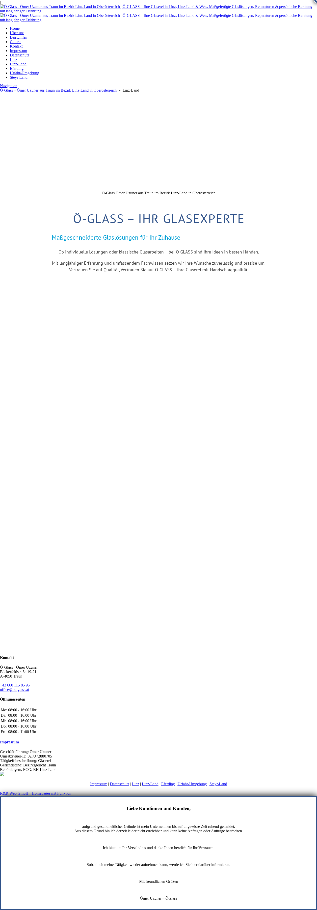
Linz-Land (18, 64)
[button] (158, 179)
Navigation (8, 86)
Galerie (15, 42)
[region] (158, 238)
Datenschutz (19, 55)
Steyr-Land (18, 77)
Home (15, 28)
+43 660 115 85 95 (15, 685)
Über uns (17, 33)
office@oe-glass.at (14, 689)
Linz (13, 59)
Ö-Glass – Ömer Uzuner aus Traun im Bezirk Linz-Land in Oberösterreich (58, 90)
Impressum (18, 51)
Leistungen (18, 37)
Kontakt (16, 46)
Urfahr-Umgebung (24, 73)
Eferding (17, 68)
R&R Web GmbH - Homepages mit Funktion (35, 793)
